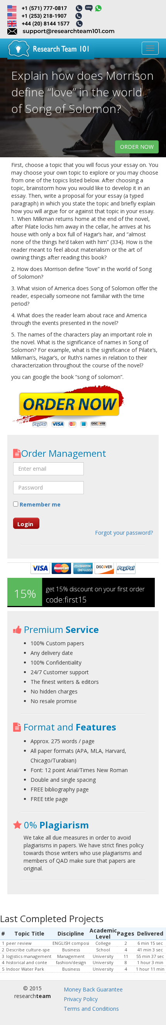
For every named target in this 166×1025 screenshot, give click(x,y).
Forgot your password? (124, 532)
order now (137, 146)
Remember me (39, 504)
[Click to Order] (69, 407)
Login (25, 524)
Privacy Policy (81, 999)
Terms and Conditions (91, 1008)
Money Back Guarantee (93, 989)
